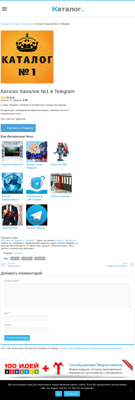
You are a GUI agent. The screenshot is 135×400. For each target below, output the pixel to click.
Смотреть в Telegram (20, 128)
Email (8, 325)
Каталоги (28, 24)
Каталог (16, 24)
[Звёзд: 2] (5, 97)
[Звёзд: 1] (2, 97)
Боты (15, 258)
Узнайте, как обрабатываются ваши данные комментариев (91, 348)
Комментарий (12, 280)
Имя (7, 313)
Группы (27, 258)
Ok (58, 393)
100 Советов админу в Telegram (17, 240)
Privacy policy (72, 393)
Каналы (40, 258)
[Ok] (130, 390)
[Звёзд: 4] (10, 97)
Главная (5, 24)
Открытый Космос (117, 264)
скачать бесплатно (66, 240)
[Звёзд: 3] (7, 97)
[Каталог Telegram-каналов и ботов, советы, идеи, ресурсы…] (67, 8)
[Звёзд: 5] (13, 97)
